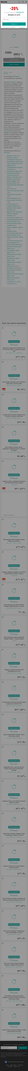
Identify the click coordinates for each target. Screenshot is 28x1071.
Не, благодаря (22, 27)
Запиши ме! (14, 24)
